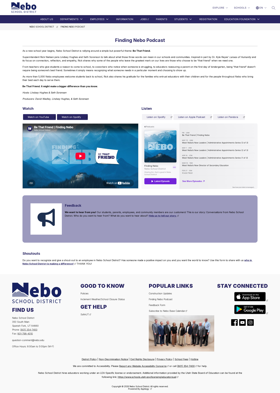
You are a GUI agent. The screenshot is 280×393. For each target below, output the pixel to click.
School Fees (181, 359)
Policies (84, 293)
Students (181, 19)
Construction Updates (160, 293)
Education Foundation (240, 19)
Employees (97, 19)
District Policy (89, 359)
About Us (46, 19)
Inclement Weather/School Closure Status (102, 299)
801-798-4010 (25, 333)
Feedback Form (157, 305)
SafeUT (84, 314)
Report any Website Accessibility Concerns (143, 366)
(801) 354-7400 (28, 329)
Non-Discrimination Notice (113, 359)
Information (124, 19)
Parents (161, 19)
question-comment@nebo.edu (28, 340)
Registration (208, 19)
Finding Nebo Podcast (73, 26)
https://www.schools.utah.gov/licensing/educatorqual (147, 377)
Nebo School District (42, 26)
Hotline (194, 359)
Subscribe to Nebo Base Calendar (167, 310)
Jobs (143, 19)
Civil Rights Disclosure (142, 359)
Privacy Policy (164, 359)
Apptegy (145, 389)
